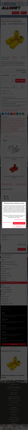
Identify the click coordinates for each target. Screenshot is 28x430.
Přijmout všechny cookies (19, 223)
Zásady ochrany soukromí (20, 219)
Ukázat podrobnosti (7, 222)
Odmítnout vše (19, 226)
